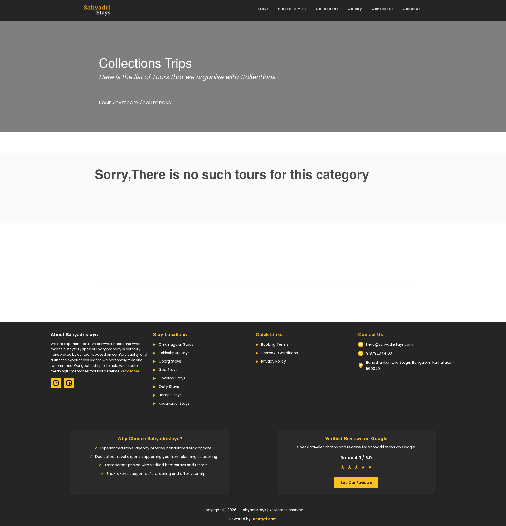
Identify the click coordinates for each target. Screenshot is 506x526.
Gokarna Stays (172, 378)
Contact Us (383, 8)
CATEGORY (126, 103)
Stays (263, 8)
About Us (412, 8)
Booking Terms (274, 344)
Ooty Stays (169, 386)
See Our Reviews (356, 482)
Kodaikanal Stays (174, 403)
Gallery (355, 8)
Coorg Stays (170, 361)
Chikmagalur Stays (176, 344)
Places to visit (292, 8)
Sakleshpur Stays (174, 352)
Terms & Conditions (279, 352)
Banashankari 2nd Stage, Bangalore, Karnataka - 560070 (410, 365)
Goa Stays (168, 369)
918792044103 (379, 353)
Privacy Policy (273, 361)
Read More (129, 371)
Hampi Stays (170, 395)
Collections (327, 8)
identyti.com (264, 519)
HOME (105, 103)
